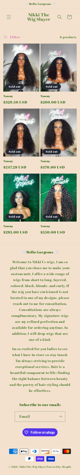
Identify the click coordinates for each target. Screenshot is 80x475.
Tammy (8, 96)
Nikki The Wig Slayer (32, 466)
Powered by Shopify (59, 466)
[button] (9, 17)
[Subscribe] (60, 416)
